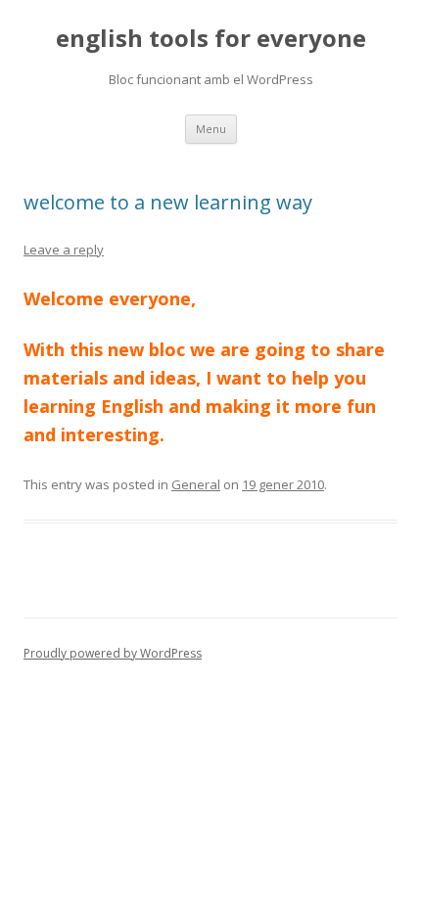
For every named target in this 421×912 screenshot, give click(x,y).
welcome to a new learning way (167, 202)
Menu (211, 128)
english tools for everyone (211, 38)
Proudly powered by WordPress (112, 653)
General (195, 484)
